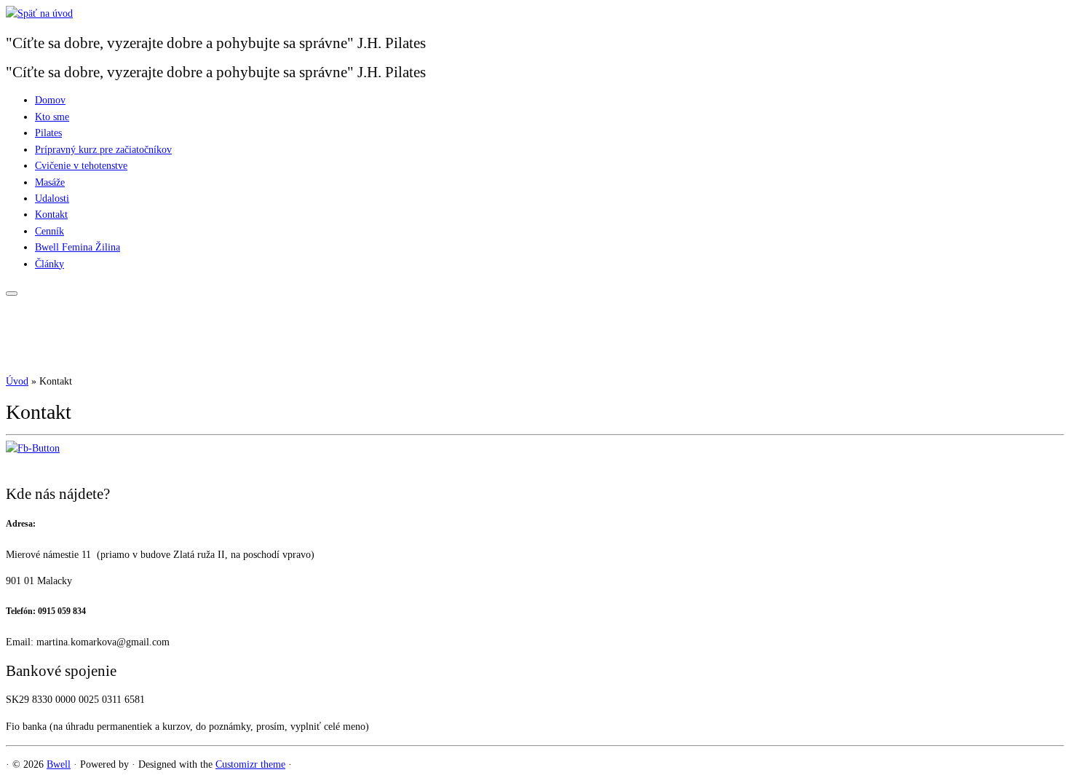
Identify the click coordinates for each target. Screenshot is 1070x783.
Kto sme (52, 116)
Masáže (50, 182)
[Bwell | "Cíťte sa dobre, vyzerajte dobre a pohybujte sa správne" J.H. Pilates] (39, 13)
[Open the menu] (11, 293)
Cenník (49, 231)
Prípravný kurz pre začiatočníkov (103, 149)
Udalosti (52, 198)
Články (49, 264)
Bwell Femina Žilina (77, 247)
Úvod (17, 381)
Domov (50, 100)
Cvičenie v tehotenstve (81, 165)
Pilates (48, 132)
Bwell (59, 764)
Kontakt (51, 214)
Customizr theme (250, 764)
